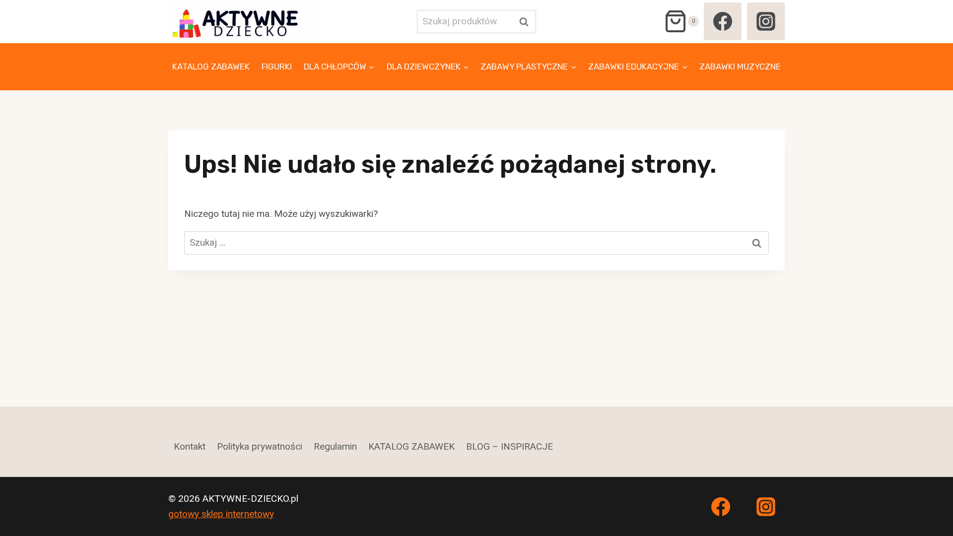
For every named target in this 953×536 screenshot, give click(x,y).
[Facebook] (723, 21)
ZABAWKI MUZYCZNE (740, 66)
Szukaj (526, 21)
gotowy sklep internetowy (221, 514)
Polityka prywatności (259, 446)
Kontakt (189, 446)
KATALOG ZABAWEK (211, 66)
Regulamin (335, 446)
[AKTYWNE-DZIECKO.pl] (242, 21)
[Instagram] (766, 21)
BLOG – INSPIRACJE (509, 446)
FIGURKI (277, 66)
